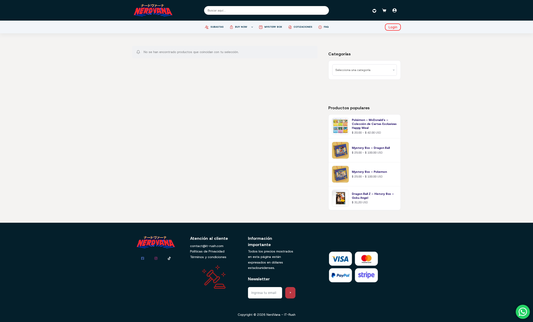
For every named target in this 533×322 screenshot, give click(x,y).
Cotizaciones (303, 27)
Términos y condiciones (208, 257)
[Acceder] (394, 10)
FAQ (326, 27)
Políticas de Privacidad (207, 251)
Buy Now (241, 27)
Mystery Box (273, 27)
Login (393, 27)
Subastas (217, 27)
